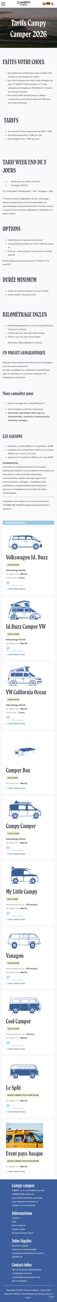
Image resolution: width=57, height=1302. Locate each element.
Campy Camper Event (22, 1232)
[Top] (51, 1296)
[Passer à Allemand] (48, 4)
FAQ (14, 1221)
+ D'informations (15, 589)
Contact (16, 1218)
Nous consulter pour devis (23, 1095)
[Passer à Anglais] (44, 4)
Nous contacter (19, 1280)
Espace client (18, 1229)
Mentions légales (20, 1245)
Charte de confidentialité (24, 1249)
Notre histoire (18, 1225)
